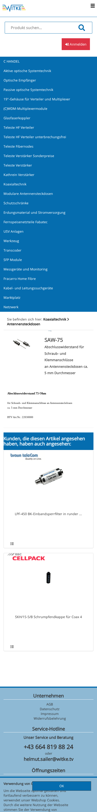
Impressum (50, 713)
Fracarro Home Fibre (20, 278)
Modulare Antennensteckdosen (28, 193)
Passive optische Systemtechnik (28, 89)
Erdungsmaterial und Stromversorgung (34, 212)
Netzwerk (11, 307)
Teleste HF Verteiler (19, 127)
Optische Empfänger (20, 80)
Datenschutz (50, 709)
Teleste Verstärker (18, 165)
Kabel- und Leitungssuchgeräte (28, 288)
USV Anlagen (14, 231)
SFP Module (13, 259)
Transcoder (12, 250)
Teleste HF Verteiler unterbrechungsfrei (35, 137)
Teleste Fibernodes (18, 146)
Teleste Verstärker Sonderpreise (29, 156)
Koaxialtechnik (15, 184)
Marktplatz (12, 297)
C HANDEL (12, 61)
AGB (49, 704)
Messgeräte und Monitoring (26, 269)
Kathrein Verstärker (19, 174)
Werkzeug (11, 241)
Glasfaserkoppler (17, 118)
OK (61, 786)
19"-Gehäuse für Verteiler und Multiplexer (37, 99)
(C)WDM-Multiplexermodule (25, 108)
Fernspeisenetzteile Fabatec (26, 222)
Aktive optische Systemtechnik (27, 70)
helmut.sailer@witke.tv (48, 759)
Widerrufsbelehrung (50, 718)
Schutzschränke (16, 203)
